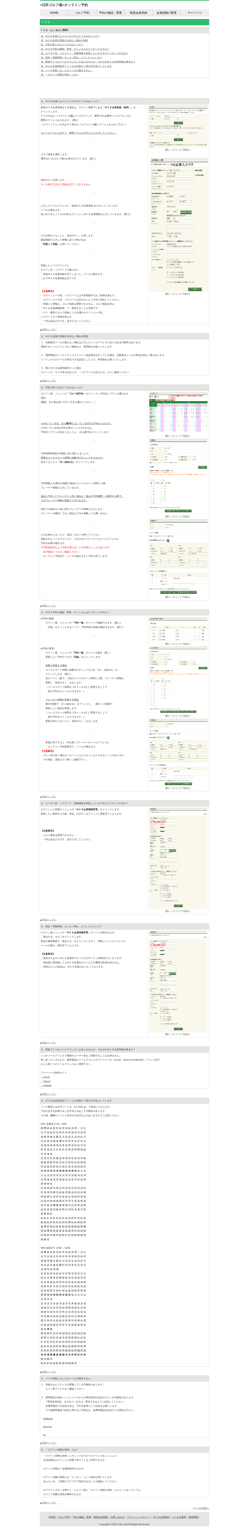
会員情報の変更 (167, 12)
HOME (54, 12)
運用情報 (193, 1517)
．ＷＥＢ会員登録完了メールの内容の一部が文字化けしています (76, 66)
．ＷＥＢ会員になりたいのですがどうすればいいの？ (70, 36)
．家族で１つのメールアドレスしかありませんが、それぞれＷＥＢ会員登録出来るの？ (88, 61)
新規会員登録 (138, 12)
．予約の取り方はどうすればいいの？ (62, 44)
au (44, 1434)
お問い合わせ (117, 1517)
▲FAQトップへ (48, 329)
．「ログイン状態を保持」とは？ (60, 74)
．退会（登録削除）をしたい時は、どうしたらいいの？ (71, 57)
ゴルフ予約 (82, 12)
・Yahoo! (46, 1081)
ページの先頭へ (201, 1508)
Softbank (48, 1418)
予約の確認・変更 (110, 12)
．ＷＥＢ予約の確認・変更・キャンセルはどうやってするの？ (75, 49)
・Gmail (45, 1077)
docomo (47, 1426)
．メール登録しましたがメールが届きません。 (67, 70)
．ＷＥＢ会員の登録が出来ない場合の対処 (64, 40)
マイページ (195, 12)
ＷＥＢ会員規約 (161, 1517)
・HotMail (46, 1085)
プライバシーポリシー (139, 1517)
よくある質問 (179, 1517)
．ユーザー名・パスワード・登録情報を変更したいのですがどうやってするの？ (84, 53)
